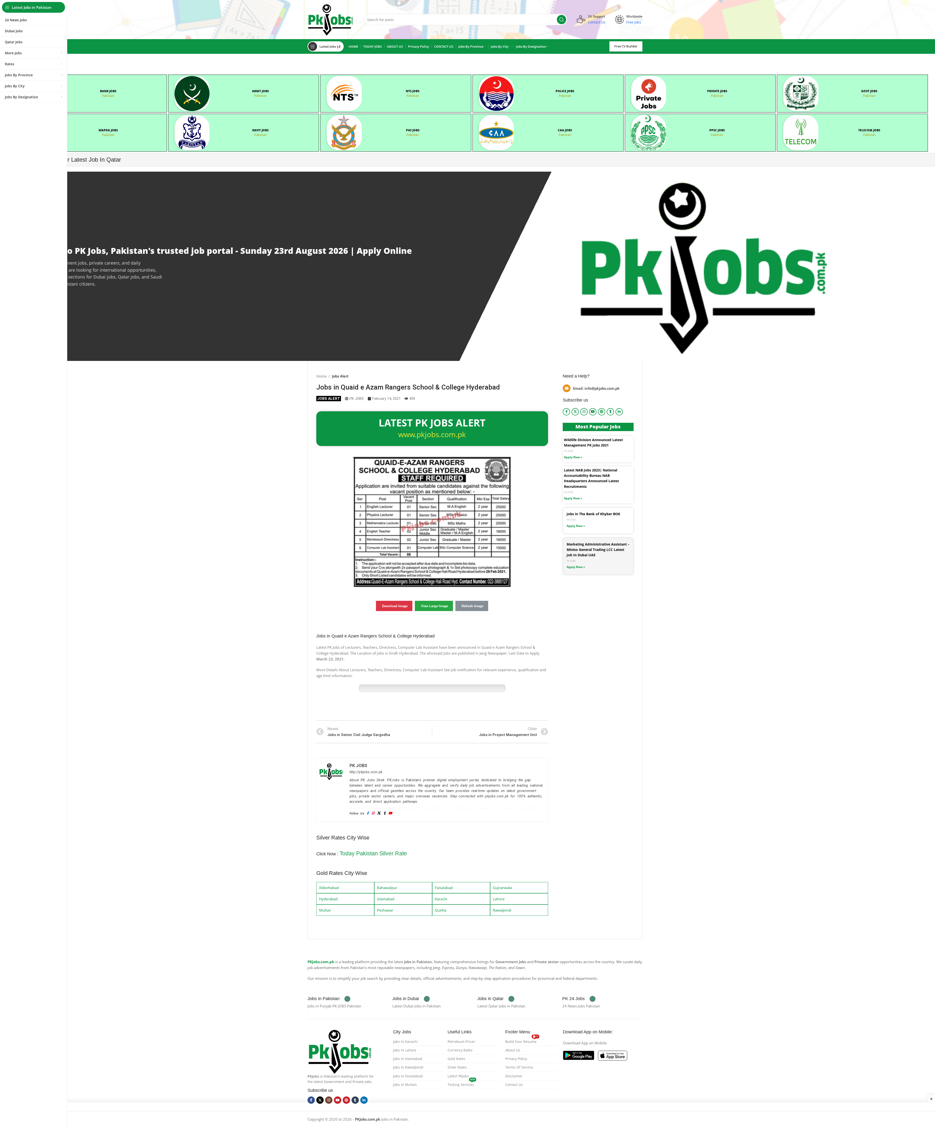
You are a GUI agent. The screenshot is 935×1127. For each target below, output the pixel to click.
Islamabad (385, 898)
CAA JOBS (565, 130)
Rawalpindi (502, 910)
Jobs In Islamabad (407, 1058)
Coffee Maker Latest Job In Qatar (77, 159)
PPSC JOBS (717, 130)
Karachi (441, 898)
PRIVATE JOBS (717, 91)
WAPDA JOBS (108, 130)
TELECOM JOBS (869, 130)
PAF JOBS (412, 130)
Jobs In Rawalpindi (408, 1067)
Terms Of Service (519, 1067)
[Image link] (340, 1050)
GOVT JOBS (869, 91)
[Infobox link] (329, 999)
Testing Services (461, 1084)
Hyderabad (328, 898)
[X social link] (575, 411)
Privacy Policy (516, 1058)
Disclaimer (514, 1076)
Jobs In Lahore (404, 1050)
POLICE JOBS (565, 91)
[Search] (561, 19)
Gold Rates (456, 1058)
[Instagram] (373, 813)
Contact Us (514, 1084)
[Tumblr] (384, 813)
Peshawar (385, 910)
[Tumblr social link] (610, 411)
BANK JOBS (108, 91)
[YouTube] (390, 813)
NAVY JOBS (260, 130)
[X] (378, 813)
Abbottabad (329, 887)
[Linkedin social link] (619, 411)
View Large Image (434, 606)
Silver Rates (457, 1067)
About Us (512, 1050)
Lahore (499, 898)
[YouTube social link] (592, 411)
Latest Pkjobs (458, 1076)
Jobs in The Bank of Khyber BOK (593, 514)
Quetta (440, 910)
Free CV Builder (626, 46)
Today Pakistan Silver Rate (373, 853)
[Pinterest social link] (601, 411)
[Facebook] (368, 813)
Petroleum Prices (461, 1041)
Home (321, 376)
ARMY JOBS (260, 91)
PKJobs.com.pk (321, 961)
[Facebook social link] (566, 411)
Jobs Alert (340, 376)
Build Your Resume (521, 1041)
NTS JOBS (412, 91)
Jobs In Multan (405, 1084)
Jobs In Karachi (405, 1041)
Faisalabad (444, 887)
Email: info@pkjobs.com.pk (596, 388)
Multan (325, 910)
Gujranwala (502, 887)
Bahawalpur (387, 887)
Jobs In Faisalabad (408, 1076)
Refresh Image (472, 606)
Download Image (394, 606)
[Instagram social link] (584, 411)
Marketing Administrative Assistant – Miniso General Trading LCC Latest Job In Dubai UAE (598, 550)
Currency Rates (460, 1050)
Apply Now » (573, 457)
